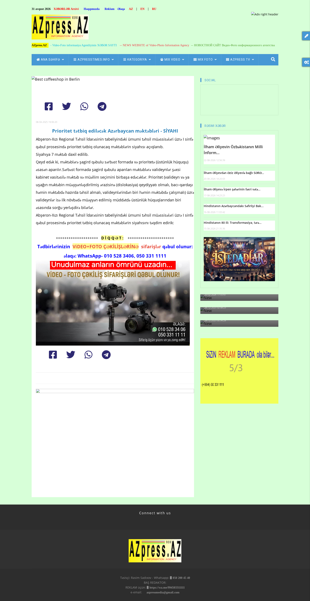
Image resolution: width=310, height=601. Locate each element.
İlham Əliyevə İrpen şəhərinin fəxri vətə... (232, 189)
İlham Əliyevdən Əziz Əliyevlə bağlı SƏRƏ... (234, 173)
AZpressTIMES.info (94, 59)
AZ (131, 9)
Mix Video (172, 59)
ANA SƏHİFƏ (51, 59)
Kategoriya (137, 59)
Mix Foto (206, 59)
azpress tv (240, 59)
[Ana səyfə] (60, 28)
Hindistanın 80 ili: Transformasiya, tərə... (232, 223)
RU (154, 9)
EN (142, 9)
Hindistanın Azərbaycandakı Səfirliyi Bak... (234, 206)
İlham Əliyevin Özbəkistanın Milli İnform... (233, 149)
